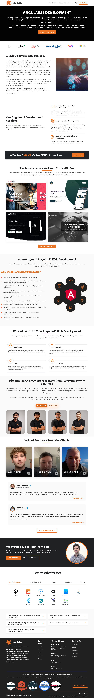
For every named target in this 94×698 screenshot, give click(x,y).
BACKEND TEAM (41, 405)
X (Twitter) (75, 653)
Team (39, 653)
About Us (40, 647)
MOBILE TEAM (53, 405)
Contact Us (33, 558)
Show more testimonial (46, 531)
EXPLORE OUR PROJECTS (47, 246)
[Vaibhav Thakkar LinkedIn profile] (43, 431)
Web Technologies (36, 582)
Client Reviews (41, 656)
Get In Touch (78, 155)
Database (68, 582)
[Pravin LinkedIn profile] (64, 431)
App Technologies (15, 582)
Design (83, 582)
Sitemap (40, 659)
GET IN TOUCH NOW (80, 686)
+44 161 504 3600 (55, 662)
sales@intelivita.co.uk (56, 668)
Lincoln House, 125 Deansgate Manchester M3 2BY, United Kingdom (58, 648)
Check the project (77, 498)
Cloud (54, 582)
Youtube (74, 656)
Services (54, 3)
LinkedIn (74, 647)
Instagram (75, 650)
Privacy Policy (83, 694)
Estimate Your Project (47, 32)
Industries (62, 3)
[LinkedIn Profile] (30, 485)
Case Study (40, 650)
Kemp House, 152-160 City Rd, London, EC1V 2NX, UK (58, 656)
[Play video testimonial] (28, 473)
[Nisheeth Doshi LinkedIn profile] (22, 431)
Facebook (74, 644)
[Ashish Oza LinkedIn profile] (85, 431)
